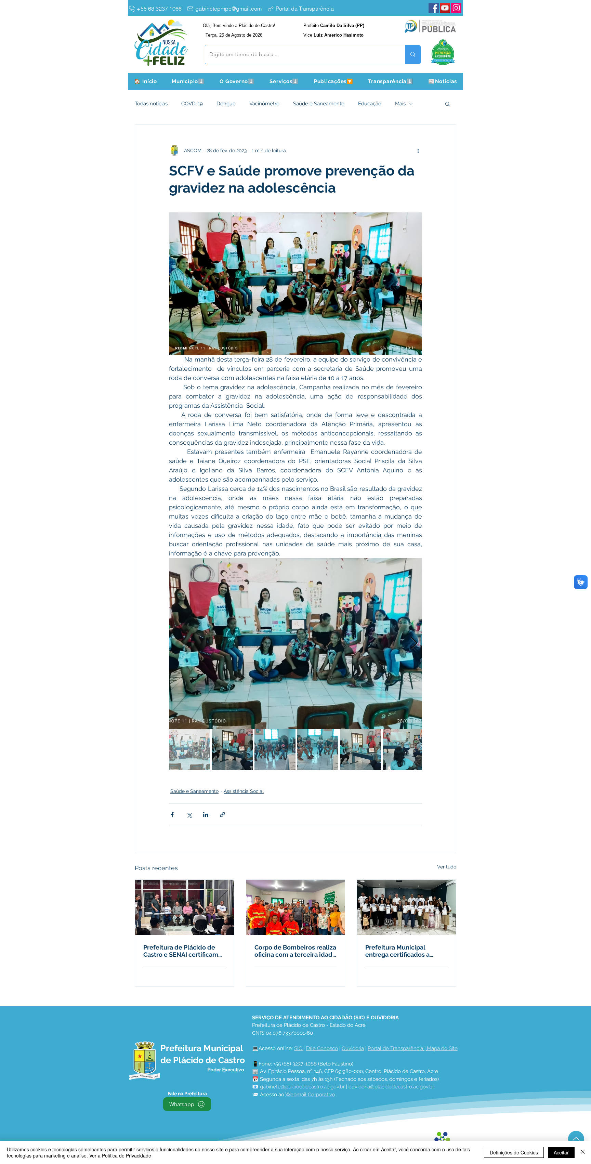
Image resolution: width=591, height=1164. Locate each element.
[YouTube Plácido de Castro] (445, 8)
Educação (369, 104)
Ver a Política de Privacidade (120, 1155)
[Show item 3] (275, 749)
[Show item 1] (189, 749)
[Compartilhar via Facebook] (172, 814)
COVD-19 (192, 104)
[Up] (576, 1139)
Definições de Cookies (514, 1152)
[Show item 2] (232, 749)
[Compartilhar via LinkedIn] (205, 814)
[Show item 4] (317, 749)
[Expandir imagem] (295, 643)
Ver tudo (446, 866)
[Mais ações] (418, 150)
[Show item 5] (360, 749)
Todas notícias (151, 104)
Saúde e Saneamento (318, 104)
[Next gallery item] (414, 643)
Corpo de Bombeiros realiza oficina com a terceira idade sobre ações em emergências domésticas (295, 951)
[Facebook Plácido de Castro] (434, 8)
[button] (188, 81)
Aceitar (561, 1152)
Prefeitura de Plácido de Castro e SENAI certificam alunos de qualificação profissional (180, 951)
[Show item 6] (403, 749)
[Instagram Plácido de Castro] (456, 8)
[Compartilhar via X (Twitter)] (189, 814)
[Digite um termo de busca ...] (412, 54)
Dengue (226, 104)
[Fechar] (583, 1152)
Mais (400, 104)
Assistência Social (244, 791)
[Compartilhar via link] (222, 814)
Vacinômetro (264, 104)
